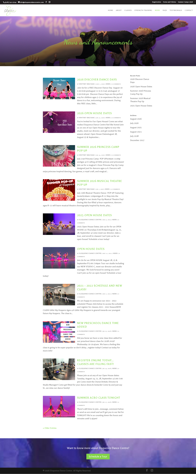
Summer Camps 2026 (185, 2)
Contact (189, 10)
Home (110, 10)
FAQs (165, 10)
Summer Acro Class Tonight (98, 397)
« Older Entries (49, 428)
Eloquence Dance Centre (90, 220)
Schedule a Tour (98, 456)
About (119, 10)
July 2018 (134, 136)
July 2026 (134, 123)
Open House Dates (91, 249)
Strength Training (143, 10)
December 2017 (137, 140)
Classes (128, 10)
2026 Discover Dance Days (97, 79)
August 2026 (136, 119)
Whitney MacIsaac (87, 84)
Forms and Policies (169, 2)
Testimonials (176, 10)
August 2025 (136, 127)
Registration (156, 2)
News (157, 10)
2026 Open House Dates (94, 113)
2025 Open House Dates (94, 215)
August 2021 (136, 132)
